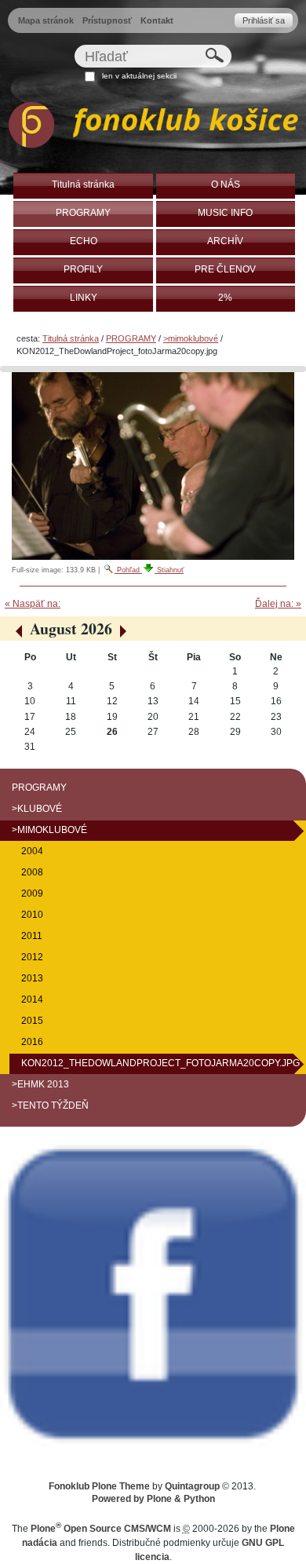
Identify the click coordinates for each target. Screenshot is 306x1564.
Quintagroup (192, 1486)
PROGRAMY (131, 338)
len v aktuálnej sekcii (139, 75)
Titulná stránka (70, 338)
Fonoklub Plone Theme (99, 1486)
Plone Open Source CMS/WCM (101, 1528)
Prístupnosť (107, 20)
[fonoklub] (153, 127)
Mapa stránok (46, 20)
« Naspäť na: (32, 603)
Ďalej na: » (278, 603)
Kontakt (156, 20)
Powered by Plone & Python (153, 1498)
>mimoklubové (190, 338)
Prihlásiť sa (263, 20)
